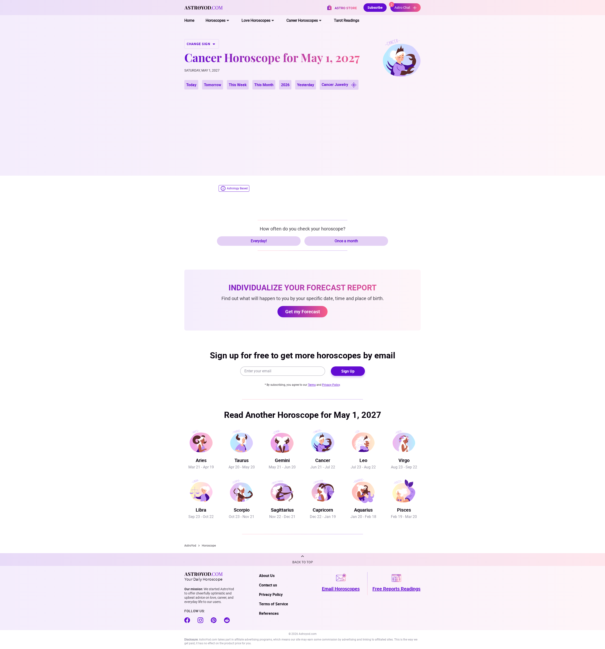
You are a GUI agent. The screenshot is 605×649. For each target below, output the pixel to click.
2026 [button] (285, 84)
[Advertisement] (302, 127)
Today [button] (191, 84)
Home (189, 20)
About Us (267, 575)
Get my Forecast (302, 311)
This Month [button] (263, 84)
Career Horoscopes (302, 20)
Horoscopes (215, 20)
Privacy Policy (331, 384)
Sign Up (347, 371)
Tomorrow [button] (212, 84)
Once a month (346, 241)
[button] (302, 559)
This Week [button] (238, 84)
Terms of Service (273, 604)
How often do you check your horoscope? (302, 229)
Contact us (268, 585)
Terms (312, 384)
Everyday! (259, 241)
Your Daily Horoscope (203, 579)
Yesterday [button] (305, 84)
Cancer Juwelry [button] (335, 84)
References (269, 613)
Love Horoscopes (256, 20)
